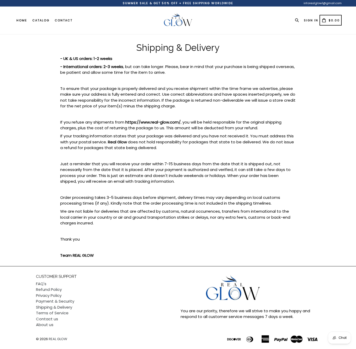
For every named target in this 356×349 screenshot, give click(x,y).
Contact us (47, 319)
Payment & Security (55, 301)
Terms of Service (52, 313)
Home (21, 20)
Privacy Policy (49, 295)
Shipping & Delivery (54, 307)
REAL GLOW (58, 338)
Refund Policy (49, 289)
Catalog (41, 20)
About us (44, 324)
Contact (63, 20)
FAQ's (41, 283)
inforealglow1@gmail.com (323, 3)
